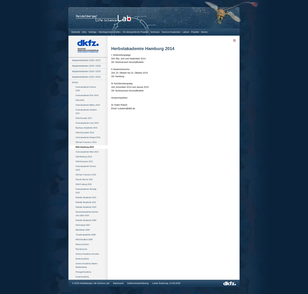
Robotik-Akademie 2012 (86, 197)
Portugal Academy (83, 272)
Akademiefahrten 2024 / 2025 (86, 71)
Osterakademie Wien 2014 (87, 152)
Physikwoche (81, 249)
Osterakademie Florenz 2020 (86, 89)
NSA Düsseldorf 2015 (85, 132)
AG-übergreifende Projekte (135, 32)
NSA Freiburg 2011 (84, 184)
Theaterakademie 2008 (86, 235)
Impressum (118, 283)
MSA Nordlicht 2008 (84, 239)
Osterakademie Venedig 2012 (86, 191)
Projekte (195, 32)
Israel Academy (82, 277)
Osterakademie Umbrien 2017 (86, 111)
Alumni (204, 32)
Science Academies (171, 32)
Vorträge (92, 32)
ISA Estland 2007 (83, 225)
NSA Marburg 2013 (84, 157)
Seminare (155, 32)
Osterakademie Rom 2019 (87, 95)
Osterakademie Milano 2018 (88, 105)
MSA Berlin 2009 (83, 230)
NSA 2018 (80, 100)
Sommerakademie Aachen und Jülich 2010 (87, 213)
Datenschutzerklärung (138, 283)
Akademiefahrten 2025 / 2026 (86, 66)
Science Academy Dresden (87, 254)
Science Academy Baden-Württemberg (87, 265)
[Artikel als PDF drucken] (234, 41)
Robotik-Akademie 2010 (86, 207)
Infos (84, 32)
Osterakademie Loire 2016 (87, 123)
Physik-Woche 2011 (84, 179)
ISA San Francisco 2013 (86, 142)
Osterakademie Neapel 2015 (88, 137)
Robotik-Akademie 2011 (86, 202)
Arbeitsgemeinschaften (109, 32)
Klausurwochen (82, 244)
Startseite (75, 32)
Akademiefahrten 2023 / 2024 (86, 77)
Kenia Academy (82, 259)
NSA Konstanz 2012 (84, 161)
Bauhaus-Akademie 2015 (86, 128)
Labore (185, 32)
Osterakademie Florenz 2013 (86, 168)
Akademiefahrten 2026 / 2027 (86, 60)
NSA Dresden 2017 (84, 118)
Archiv (75, 82)
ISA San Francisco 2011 (86, 175)
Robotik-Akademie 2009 (86, 220)
